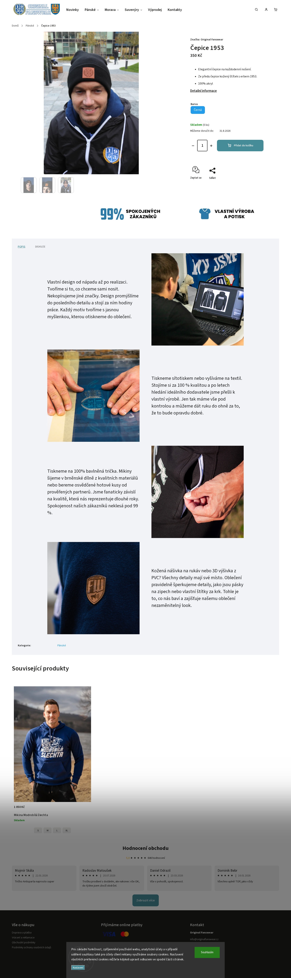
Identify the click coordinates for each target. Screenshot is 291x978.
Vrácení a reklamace (23, 938)
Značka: (206, 40)
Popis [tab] (21, 247)
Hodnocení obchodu (146, 848)
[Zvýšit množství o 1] (211, 146)
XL (67, 830)
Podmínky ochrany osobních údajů (31, 947)
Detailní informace (203, 91)
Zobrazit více (145, 900)
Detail (84, 809)
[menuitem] (74, 10)
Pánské (61, 646)
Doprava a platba (21, 933)
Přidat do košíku (243, 146)
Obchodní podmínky (23, 943)
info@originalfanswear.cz (204, 939)
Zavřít (251, 185)
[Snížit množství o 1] (193, 146)
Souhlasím (207, 952)
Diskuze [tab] (40, 247)
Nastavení (78, 967)
